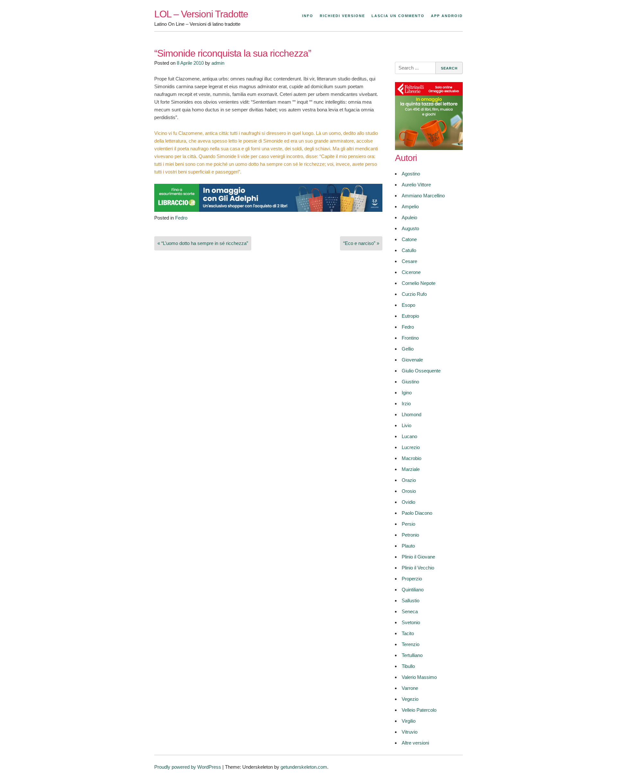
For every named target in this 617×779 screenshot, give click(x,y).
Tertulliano (412, 655)
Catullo (409, 250)
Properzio (412, 578)
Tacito (408, 633)
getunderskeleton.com (304, 767)
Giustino (410, 381)
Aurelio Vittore (416, 184)
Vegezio (410, 699)
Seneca (410, 611)
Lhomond (411, 414)
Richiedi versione (342, 16)
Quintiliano (413, 589)
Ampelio (410, 206)
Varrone (410, 688)
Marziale (411, 469)
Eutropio (410, 316)
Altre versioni (415, 743)
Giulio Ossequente (421, 370)
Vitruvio (409, 732)
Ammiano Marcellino (423, 195)
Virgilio (409, 721)
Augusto (410, 228)
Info (307, 16)
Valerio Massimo (419, 677)
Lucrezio (411, 447)
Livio (406, 425)
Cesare (409, 261)
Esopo (408, 305)
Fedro (181, 218)
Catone (409, 239)
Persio (408, 524)
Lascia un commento (398, 16)
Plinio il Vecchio (418, 567)
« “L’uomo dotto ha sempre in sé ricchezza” (202, 243)
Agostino (411, 173)
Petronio (410, 535)
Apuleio (409, 217)
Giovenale (412, 359)
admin (217, 63)
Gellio (408, 349)
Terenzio (410, 644)
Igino (407, 392)
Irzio (406, 403)
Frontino (410, 338)
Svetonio (411, 622)
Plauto (408, 546)
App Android (447, 16)
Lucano (409, 436)
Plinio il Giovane (418, 556)
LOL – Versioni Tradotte (201, 14)
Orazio (409, 480)
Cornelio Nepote (418, 283)
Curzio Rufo (414, 294)
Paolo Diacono (417, 513)
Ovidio (408, 502)
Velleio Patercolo (419, 710)
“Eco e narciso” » (361, 243)
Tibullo (408, 666)
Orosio (409, 491)
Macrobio (411, 458)
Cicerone (411, 272)
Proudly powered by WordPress (187, 767)
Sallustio (410, 600)
